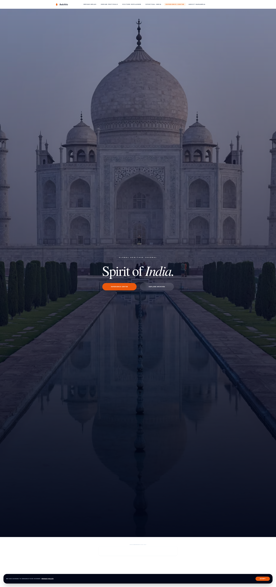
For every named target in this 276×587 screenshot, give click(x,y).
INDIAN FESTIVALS (109, 4)
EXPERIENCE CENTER (175, 4)
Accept (263, 578)
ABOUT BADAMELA (197, 4)
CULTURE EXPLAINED (131, 4)
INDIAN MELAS (89, 4)
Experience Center (119, 286)
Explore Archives (157, 286)
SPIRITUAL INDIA (153, 4)
